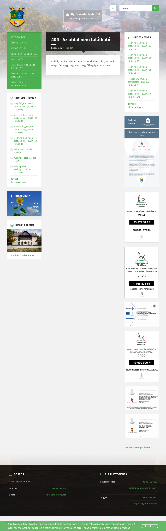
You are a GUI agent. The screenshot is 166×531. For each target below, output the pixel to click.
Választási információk (18, 84)
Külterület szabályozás (25, 157)
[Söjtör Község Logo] (17, 16)
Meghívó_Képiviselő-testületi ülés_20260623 (139, 56)
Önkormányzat (20, 42)
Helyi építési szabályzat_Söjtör (22, 168)
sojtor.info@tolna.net (56, 494)
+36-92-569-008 (59, 488)
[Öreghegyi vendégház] (24, 240)
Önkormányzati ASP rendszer (23, 75)
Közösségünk (19, 48)
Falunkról (17, 59)
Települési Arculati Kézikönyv (23, 66)
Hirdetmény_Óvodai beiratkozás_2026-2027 (25, 128)
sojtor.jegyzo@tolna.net (145, 503)
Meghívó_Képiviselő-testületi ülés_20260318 (25, 139)
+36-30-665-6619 (149, 497)
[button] (155, 8)
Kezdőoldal (56, 47)
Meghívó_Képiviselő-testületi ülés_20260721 (25, 105)
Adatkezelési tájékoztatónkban (101, 527)
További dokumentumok (19, 180)
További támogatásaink (137, 447)
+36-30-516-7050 (149, 481)
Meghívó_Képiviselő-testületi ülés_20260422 (25, 116)
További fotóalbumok (22, 255)
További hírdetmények (135, 105)
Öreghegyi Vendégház (24, 53)
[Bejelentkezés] (113, 8)
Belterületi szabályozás (25, 149)
